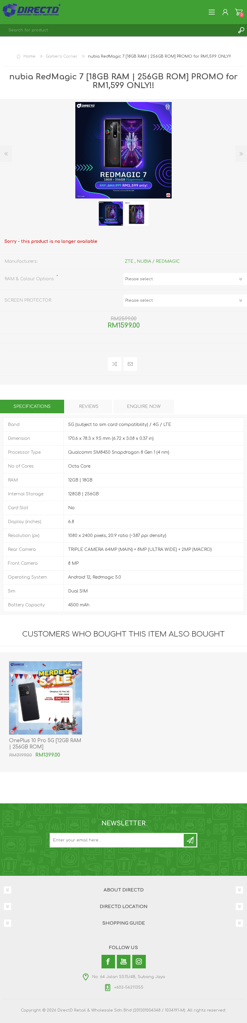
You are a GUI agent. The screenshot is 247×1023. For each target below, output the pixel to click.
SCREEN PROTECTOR (28, 300)
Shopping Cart (238, 12)
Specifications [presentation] (32, 406)
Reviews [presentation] (88, 406)
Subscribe (190, 840)
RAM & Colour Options (30, 279)
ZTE (129, 261)
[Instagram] (139, 961)
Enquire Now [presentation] (144, 406)
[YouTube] (123, 961)
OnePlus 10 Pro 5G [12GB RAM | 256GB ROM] (45, 744)
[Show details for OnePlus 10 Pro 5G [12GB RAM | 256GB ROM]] (45, 698)
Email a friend (130, 364)
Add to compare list (114, 364)
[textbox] (117, 30)
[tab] (32, 406)
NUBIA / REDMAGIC (158, 261)
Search (241, 30)
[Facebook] (108, 961)
